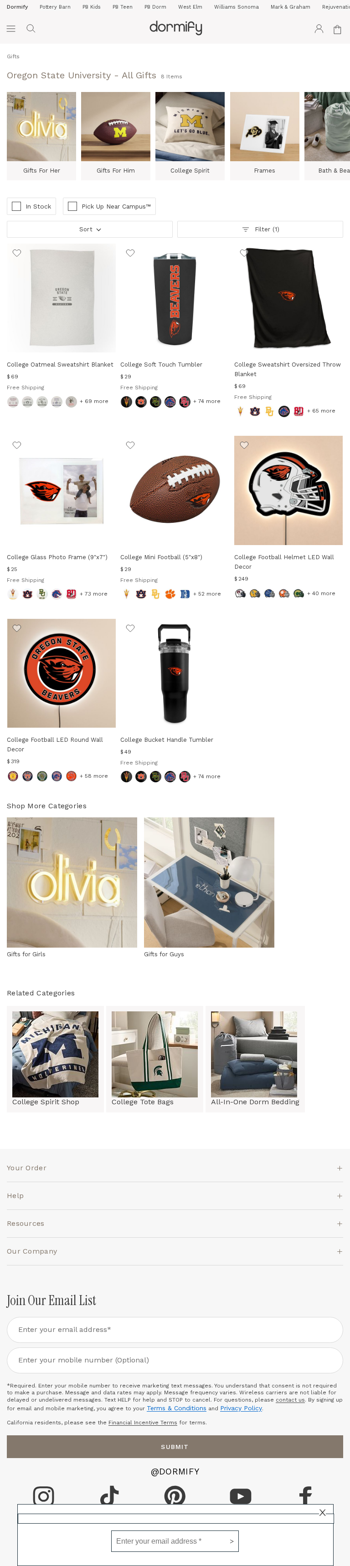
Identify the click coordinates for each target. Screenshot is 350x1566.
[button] (31, 28)
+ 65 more (321, 411)
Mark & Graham (290, 7)
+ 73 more (94, 594)
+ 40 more (321, 593)
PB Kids (91, 7)
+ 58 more (94, 776)
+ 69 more (94, 401)
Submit (175, 1446)
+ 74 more (207, 401)
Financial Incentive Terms (142, 1422)
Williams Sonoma (236, 7)
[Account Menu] (319, 28)
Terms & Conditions (176, 1408)
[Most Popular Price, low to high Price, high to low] (89, 232)
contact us (290, 1400)
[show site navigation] (10, 28)
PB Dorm (155, 7)
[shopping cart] (339, 28)
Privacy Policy (241, 1408)
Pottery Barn (55, 7)
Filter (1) (267, 229)
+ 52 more (207, 594)
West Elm (190, 7)
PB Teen (123, 7)
